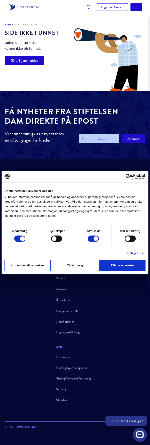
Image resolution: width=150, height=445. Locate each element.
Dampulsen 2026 (67, 310)
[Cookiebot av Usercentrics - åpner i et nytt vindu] (128, 177)
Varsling (61, 389)
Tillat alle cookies (122, 265)
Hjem (8, 24)
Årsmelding (63, 300)
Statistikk (61, 400)
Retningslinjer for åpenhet (72, 367)
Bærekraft (62, 289)
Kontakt (61, 278)
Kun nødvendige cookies (27, 265)
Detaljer (132, 253)
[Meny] (136, 7)
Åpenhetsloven (65, 321)
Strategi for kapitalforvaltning (73, 378)
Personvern (63, 357)
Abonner (133, 138)
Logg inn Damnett (112, 7)
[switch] (56, 239)
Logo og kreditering (67, 332)
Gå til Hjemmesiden (24, 60)
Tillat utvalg (75, 265)
